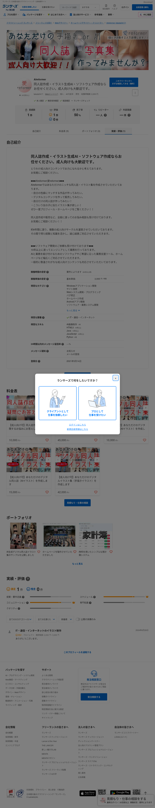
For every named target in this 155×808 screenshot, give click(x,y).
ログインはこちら (77, 424)
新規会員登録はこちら (77, 429)
